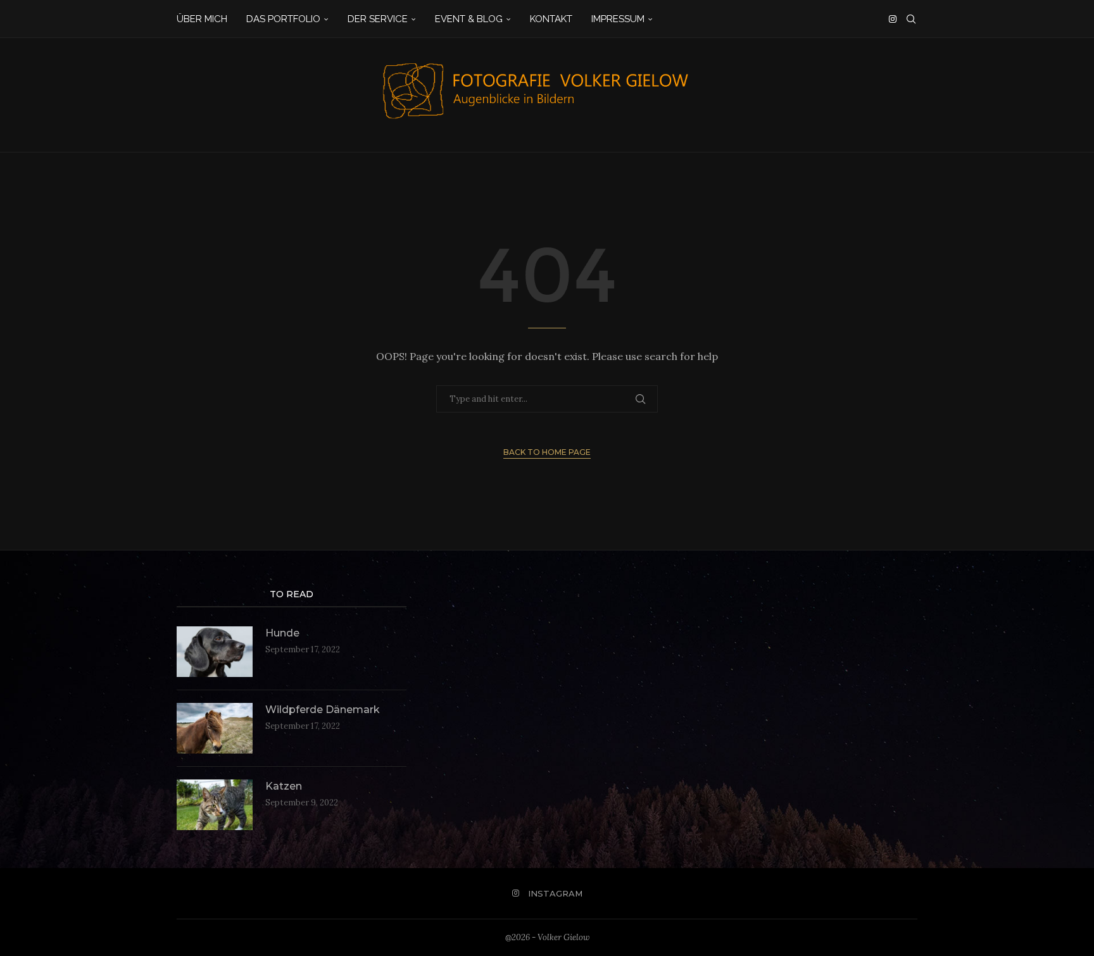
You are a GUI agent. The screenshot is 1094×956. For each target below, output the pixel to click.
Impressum (617, 19)
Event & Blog (469, 19)
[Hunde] (215, 651)
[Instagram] (892, 19)
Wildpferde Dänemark (322, 710)
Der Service (378, 19)
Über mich (202, 19)
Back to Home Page (547, 452)
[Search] (911, 19)
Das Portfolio (283, 19)
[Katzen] (215, 804)
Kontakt (551, 19)
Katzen (283, 786)
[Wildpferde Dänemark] (215, 728)
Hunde (282, 633)
